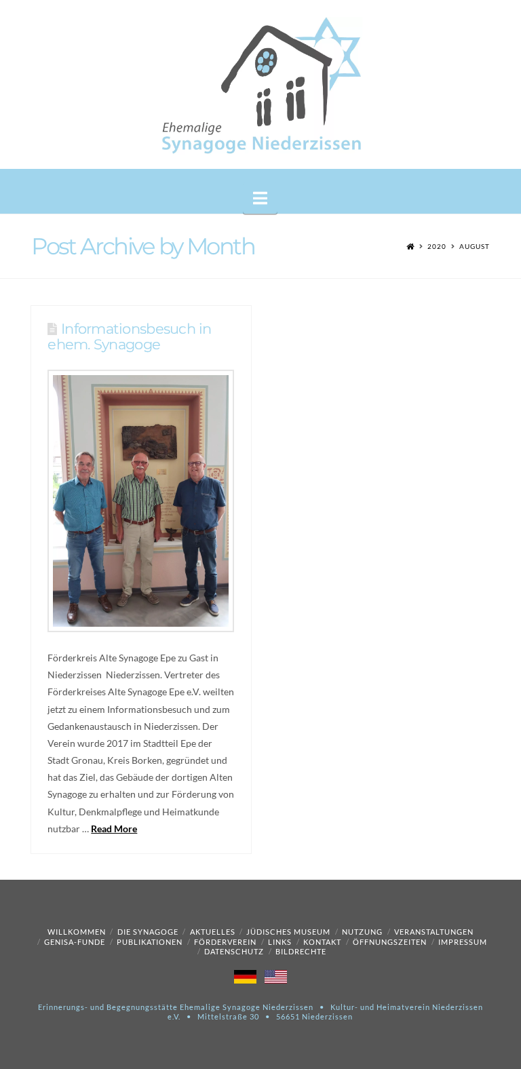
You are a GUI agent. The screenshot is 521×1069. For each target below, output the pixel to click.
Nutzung (362, 931)
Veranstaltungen (434, 931)
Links (280, 941)
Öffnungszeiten (390, 941)
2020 (436, 246)
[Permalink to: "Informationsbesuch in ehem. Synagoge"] (141, 501)
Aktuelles (212, 931)
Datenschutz (234, 951)
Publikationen (149, 941)
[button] (260, 198)
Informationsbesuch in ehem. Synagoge (129, 336)
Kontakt (322, 941)
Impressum (462, 941)
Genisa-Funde (74, 941)
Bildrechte (300, 951)
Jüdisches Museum (288, 931)
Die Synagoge (147, 931)
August (474, 246)
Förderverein (225, 941)
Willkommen (76, 931)
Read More (114, 828)
